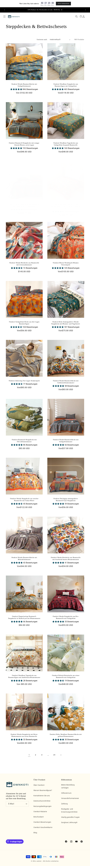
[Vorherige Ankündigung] (4, 9)
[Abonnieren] (26, 804)
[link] (29, 755)
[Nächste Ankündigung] (85, 9)
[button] (4, 16)
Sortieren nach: (42, 39)
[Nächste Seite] (60, 755)
